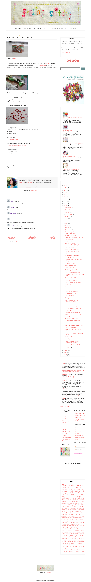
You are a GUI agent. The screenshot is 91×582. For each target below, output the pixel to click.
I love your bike (69, 247)
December (68, 207)
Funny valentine (69, 267)
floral (76, 506)
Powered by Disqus (65, 406)
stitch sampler (76, 541)
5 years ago (77, 377)
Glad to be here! (69, 337)
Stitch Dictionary (66, 417)
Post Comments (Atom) (20, 241)
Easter (80, 524)
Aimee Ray (81, 522)
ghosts (63, 527)
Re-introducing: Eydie (71, 280)
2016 (65, 192)
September (68, 214)
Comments (79, 449)
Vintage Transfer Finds (25, 184)
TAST (67, 535)
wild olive (81, 506)
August (67, 216)
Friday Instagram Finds (72, 490)
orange (82, 546)
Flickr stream (42, 65)
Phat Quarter (78, 434)
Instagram (22, 182)
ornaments (72, 501)
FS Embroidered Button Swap (73, 308)
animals (63, 519)
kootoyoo (47, 63)
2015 (65, 194)
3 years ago (77, 371)
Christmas (76, 489)
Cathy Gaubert (65, 529)
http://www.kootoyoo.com (14, 139)
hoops (71, 514)
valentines (81, 508)
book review (74, 503)
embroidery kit (79, 517)
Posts (77, 446)
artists (82, 503)
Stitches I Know (69, 289)
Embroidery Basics (66, 415)
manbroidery (64, 532)
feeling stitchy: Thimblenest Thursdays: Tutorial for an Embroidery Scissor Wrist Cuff (73, 371)
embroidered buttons (68, 517)
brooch (77, 530)
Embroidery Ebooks (75, 529)
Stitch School (65, 419)
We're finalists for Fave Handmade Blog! (71, 300)
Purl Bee (64, 435)
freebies (73, 498)
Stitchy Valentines (70, 298)
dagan (63, 398)
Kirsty (14, 58)
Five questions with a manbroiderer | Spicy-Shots (73, 244)
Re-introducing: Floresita (72, 249)
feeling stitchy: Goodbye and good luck (70, 388)
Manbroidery (78, 432)
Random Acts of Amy (72, 493)
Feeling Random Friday (68, 525)
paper (69, 541)
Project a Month (40, 28)
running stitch (65, 548)
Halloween (80, 498)
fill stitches (64, 524)
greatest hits (74, 508)
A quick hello (69, 310)
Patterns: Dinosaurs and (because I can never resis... (73, 252)
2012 (65, 201)
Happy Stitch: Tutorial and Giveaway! (72, 117)
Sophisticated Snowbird (71, 318)
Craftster (64, 429)
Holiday (64, 489)
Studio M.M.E (68, 546)
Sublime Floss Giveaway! (69, 156)
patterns (80, 485)
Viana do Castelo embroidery (76, 540)
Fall (83, 524)
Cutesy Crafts (81, 548)
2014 (65, 197)
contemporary (72, 509)
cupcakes (75, 527)
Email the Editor (65, 52)
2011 (65, 203)
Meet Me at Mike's (66, 431)
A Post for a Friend (70, 263)
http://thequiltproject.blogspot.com (16, 145)
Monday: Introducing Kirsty (72, 345)
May (66, 223)
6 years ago (80, 388)
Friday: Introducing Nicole (72, 320)
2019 (65, 185)
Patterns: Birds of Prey (71, 278)
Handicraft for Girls (66, 538)
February (68, 230)
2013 (65, 199)
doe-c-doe (77, 546)
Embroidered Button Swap (73, 282)
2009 (65, 350)
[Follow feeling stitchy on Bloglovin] (78, 454)
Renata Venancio (66, 380)
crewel (82, 516)
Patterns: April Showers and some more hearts (73, 232)
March (67, 227)
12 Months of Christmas (57, 28)
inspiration (79, 487)
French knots (71, 506)
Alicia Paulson (76, 543)
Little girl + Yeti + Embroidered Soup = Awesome (73, 260)
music (70, 532)
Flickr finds (67, 485)
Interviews (72, 28)
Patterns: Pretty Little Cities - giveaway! (73, 143)
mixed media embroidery (76, 535)
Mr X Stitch (64, 433)
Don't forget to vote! (71, 270)
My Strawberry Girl (70, 265)
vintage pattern (73, 522)
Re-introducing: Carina (71, 291)
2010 (65, 205)
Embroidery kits (73, 516)
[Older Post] (52, 239)
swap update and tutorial (72, 255)
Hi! (65, 303)
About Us (18, 28)
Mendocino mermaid (71, 323)
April (66, 225)
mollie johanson (72, 524)
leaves (82, 530)
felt (71, 489)
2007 (65, 355)
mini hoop (64, 541)
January (67, 347)
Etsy (68, 489)
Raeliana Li (64, 374)
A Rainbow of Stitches (71, 293)
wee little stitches (70, 537)
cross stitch (67, 487)
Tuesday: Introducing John (72, 339)
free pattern (74, 500)
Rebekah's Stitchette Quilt (72, 272)
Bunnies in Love (69, 295)
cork (73, 546)
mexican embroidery (74, 551)
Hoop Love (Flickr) (80, 413)
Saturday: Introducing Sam (72, 312)
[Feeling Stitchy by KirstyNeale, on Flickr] (45, 570)
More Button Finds (70, 235)
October (67, 212)
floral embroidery (74, 521)
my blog (29, 182)
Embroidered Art (79, 428)
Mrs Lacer (65, 500)
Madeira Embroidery (66, 549)
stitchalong (77, 514)
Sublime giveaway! (67, 130)
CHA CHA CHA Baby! (70, 327)
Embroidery (78, 430)
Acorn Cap (68, 284)
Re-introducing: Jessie (71, 287)
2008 (65, 352)
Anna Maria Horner (75, 552)
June (66, 221)
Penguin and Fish (76, 538)
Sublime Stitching (66, 437)
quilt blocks (69, 527)
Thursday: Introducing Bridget (74, 325)
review (74, 532)
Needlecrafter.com (80, 415)
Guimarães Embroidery (72, 533)
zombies (69, 552)
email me (28, 187)
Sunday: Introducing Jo (71, 306)
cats (70, 513)
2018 (65, 188)
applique (64, 509)
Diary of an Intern (79, 537)
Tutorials (27, 28)
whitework (81, 527)
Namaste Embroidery (76, 549)
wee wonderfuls (73, 548)
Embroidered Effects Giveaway (71, 169)
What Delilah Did (79, 525)
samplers (76, 513)
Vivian (63, 363)
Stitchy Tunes (69, 241)
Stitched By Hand (79, 435)
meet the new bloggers (40, 192)
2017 (65, 190)
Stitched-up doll (69, 257)
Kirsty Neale (48, 572)
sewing (63, 537)
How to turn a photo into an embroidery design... (73, 342)
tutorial (75, 493)
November (68, 210)
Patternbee (78, 417)
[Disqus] (32, 217)
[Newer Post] (11, 239)
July (66, 218)
